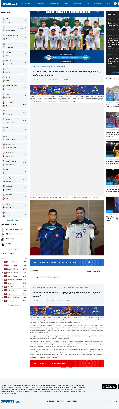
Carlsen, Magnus (10, 262)
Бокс (87, 3)
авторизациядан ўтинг (52, 277)
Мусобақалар (39, 3)
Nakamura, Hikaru (11, 265)
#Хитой (36, 66)
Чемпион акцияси (53, 3)
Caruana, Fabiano (11, 269)
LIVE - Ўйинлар (26, 3)
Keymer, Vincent (10, 276)
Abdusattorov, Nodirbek (13, 279)
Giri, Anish (8, 287)
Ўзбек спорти (77, 3)
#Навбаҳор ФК (60, 288)
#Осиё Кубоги (59, 66)
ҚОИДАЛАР (50, 401)
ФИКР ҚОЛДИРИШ (67, 368)
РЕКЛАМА (60, 401)
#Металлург (73, 288)
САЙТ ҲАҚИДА (72, 401)
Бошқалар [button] (96, 3)
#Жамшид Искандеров (43, 288)
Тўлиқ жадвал (12, 249)
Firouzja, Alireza (10, 301)
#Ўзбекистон (46, 66)
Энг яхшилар (97, 271)
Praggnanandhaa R (11, 297)
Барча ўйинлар (13, 220)
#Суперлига (85, 288)
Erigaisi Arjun (9, 290)
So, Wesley (9, 283)
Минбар (107, 3)
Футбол (65, 3)
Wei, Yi (7, 294)
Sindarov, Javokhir (11, 272)
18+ (107, 401)
